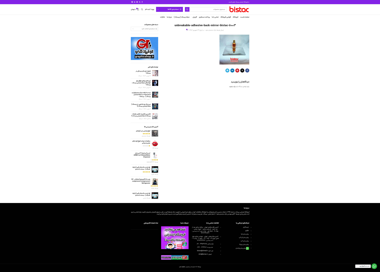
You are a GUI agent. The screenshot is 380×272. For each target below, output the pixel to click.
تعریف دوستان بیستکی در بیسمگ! (143, 72)
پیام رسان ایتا (245, 234)
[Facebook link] (142, 2)
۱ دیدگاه (140, 76)
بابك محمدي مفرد (210, 30)
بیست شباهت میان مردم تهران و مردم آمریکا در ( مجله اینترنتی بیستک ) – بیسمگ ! (141, 95)
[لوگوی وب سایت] (239, 9)
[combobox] (144, 29)
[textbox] (144, 29)
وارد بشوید (232, 87)
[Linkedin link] (134, 2)
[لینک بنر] (144, 48)
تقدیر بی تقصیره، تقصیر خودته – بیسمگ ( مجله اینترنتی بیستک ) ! (141, 115)
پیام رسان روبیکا (244, 244)
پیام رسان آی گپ (244, 237)
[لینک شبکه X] (139, 2)
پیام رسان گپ (245, 241)
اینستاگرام (246, 227)
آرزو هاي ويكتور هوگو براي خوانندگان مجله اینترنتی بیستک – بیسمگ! (141, 83)
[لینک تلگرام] (132, 2)
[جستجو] (187, 9)
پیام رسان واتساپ (241, 248)
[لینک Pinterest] (137, 2)
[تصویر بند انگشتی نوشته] (155, 73)
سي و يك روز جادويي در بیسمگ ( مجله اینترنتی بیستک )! (141, 105)
